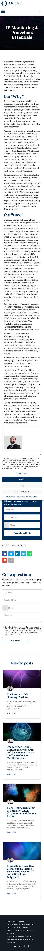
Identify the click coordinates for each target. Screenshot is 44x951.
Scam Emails (11, 942)
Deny (22, 485)
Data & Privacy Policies (23, 497)
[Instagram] (24, 946)
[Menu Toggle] (3, 12)
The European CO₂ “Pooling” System (17, 696)
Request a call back (22, 533)
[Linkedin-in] (29, 946)
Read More (11, 713)
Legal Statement (30, 930)
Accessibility (17, 927)
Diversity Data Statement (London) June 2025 (21, 939)
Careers (9, 921)
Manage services (22, 473)
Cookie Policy (10, 497)
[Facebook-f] (15, 946)
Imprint (35, 497)
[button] (40, 454)
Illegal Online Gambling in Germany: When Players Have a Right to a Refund (21, 812)
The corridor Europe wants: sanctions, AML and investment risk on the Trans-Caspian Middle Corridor (20, 752)
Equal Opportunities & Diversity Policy (19, 936)
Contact (15, 921)
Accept (22, 479)
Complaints (10, 933)
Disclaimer (26, 927)
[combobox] (6, 525)
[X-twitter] (19, 946)
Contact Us (15, 640)
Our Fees (21, 921)
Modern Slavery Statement (15, 930)
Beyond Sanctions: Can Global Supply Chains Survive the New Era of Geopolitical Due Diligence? (20, 872)
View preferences (22, 492)
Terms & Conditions (13, 924)
